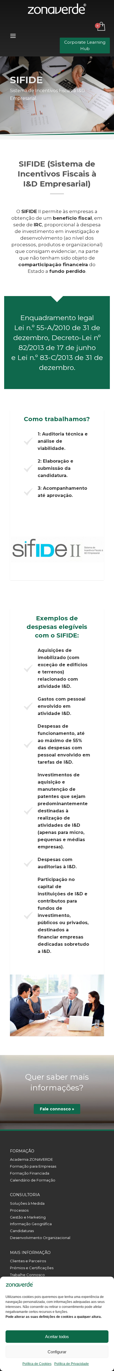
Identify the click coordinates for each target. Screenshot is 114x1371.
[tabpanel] (57, 549)
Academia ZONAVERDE (31, 1159)
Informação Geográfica (31, 1224)
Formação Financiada (29, 1173)
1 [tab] (57, 571)
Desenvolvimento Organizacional (40, 1237)
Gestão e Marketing (28, 1217)
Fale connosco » (57, 1108)
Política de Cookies (36, 1364)
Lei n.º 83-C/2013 (45, 357)
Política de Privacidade (71, 1364)
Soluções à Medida (27, 1203)
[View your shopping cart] (101, 26)
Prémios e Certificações (31, 1268)
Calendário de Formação (32, 1180)
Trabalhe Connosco (27, 1274)
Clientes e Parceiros (28, 1261)
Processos (19, 1210)
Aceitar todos (57, 1336)
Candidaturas (22, 1231)
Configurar (57, 1351)
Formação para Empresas (33, 1166)
